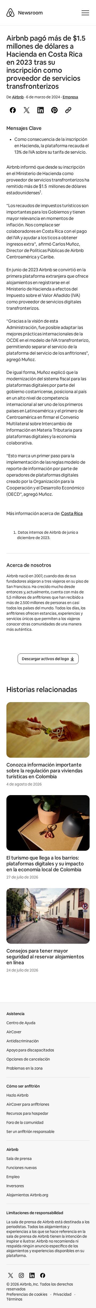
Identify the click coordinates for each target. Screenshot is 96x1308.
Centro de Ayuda (20, 1022)
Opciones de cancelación (28, 1059)
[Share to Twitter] (26, 110)
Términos (14, 1299)
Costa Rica (72, 513)
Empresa (70, 97)
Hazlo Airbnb (17, 1095)
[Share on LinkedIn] (40, 110)
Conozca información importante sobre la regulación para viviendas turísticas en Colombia (44, 771)
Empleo (12, 1176)
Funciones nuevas (21, 1167)
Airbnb (18, 97)
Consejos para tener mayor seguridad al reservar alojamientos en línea (45, 957)
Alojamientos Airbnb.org (27, 1195)
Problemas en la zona (24, 1068)
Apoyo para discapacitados (30, 1050)
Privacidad (62, 1294)
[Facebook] (42, 1275)
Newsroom (30, 13)
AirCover (13, 1032)
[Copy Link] (68, 110)
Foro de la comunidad (24, 1122)
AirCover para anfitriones (27, 1104)
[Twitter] (10, 1275)
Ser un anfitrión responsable (30, 1131)
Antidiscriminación (22, 1041)
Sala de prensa (19, 1158)
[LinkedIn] (32, 1275)
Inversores (15, 1185)
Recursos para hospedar (27, 1113)
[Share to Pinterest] (54, 110)
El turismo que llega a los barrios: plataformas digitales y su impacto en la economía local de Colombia (45, 864)
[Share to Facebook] (12, 110)
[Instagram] (21, 1275)
